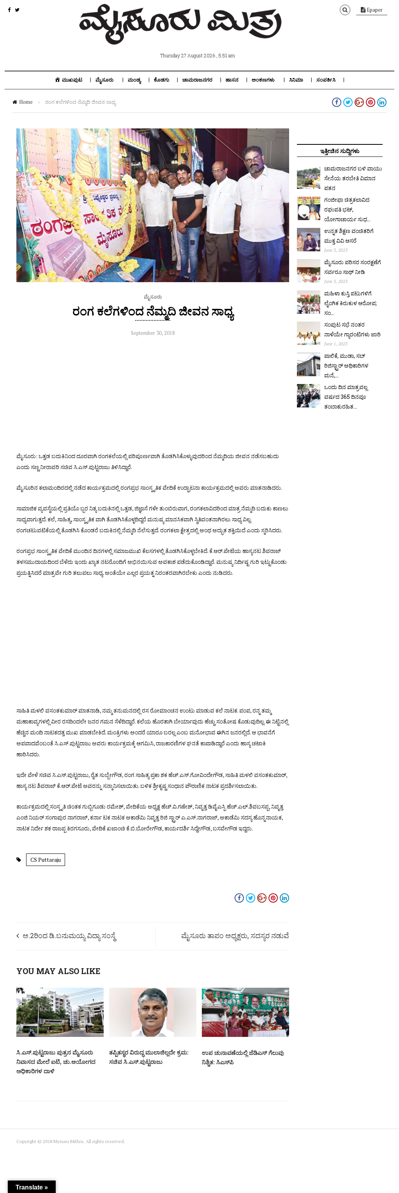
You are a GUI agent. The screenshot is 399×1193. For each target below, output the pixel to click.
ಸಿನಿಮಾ (296, 79)
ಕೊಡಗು (161, 79)
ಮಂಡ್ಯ (134, 79)
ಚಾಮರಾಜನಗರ (197, 79)
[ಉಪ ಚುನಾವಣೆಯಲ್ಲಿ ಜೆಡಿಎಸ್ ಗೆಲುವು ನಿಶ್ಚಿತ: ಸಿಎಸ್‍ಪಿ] (245, 1034)
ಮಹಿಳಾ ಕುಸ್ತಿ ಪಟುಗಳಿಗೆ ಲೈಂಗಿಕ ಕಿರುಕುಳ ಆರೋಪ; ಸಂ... (350, 303)
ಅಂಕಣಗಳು (263, 79)
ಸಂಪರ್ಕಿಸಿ (325, 79)
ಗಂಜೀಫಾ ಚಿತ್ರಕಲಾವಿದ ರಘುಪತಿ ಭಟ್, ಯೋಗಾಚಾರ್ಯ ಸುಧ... (347, 209)
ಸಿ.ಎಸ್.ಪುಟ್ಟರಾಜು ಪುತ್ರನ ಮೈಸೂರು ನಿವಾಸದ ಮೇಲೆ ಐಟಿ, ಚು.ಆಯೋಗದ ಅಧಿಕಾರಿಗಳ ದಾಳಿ (55, 1061)
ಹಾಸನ (232, 79)
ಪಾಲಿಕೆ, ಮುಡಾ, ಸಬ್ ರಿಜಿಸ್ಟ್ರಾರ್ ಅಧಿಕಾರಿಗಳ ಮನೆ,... (346, 365)
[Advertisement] (152, 396)
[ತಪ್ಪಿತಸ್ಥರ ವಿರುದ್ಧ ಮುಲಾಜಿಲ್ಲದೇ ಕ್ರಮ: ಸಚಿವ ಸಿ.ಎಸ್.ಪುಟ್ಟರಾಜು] (152, 1034)
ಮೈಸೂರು (104, 79)
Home (26, 101)
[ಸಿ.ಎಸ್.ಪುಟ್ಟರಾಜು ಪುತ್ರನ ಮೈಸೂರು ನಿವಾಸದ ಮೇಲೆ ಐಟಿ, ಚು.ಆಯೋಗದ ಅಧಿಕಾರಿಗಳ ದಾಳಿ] (60, 1034)
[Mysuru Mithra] (182, 35)
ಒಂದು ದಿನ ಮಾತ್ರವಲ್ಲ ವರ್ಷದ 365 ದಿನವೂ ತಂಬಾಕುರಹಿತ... (345, 396)
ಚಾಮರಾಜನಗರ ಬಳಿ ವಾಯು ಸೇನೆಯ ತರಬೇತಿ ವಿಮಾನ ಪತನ (353, 178)
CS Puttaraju (45, 859)
